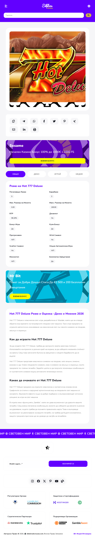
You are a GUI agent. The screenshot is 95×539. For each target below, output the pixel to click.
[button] (6, 6)
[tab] (15, 174)
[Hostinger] (60, 502)
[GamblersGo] (15, 523)
